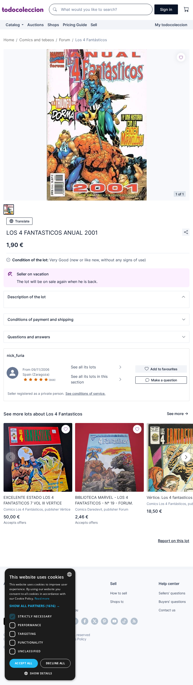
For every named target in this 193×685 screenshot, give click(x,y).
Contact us (167, 610)
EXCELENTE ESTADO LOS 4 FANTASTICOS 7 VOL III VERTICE (33, 500)
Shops (53, 24)
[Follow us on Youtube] (114, 621)
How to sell (118, 593)
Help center (169, 583)
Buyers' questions (172, 602)
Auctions (35, 24)
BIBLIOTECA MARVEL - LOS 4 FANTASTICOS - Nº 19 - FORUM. (104, 500)
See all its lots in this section (89, 379)
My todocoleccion (171, 24)
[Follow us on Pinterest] (104, 621)
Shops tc (117, 602)
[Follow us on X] (94, 621)
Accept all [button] (23, 663)
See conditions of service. (85, 393)
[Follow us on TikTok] (124, 621)
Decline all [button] (55, 663)
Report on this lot (173, 540)
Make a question (164, 380)
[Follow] (181, 57)
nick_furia (15, 355)
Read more (42, 598)
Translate (22, 221)
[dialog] (40, 624)
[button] (96, 297)
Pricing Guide (75, 24)
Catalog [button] (13, 24)
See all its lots (83, 367)
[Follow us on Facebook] (84, 621)
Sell (94, 24)
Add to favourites (163, 369)
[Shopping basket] (186, 9)
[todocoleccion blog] (134, 621)
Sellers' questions (172, 593)
